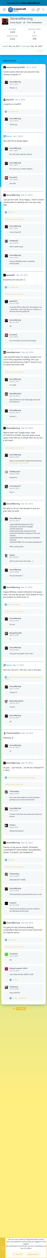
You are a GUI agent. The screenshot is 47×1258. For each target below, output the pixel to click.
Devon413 (13, 177)
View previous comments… (14, 219)
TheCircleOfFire (13, 733)
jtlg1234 (10, 99)
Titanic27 (13, 903)
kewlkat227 (14, 241)
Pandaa (12, 825)
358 (34, 39)
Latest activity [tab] (27, 61)
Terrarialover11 (15, 486)
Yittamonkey (14, 791)
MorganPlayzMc (16, 633)
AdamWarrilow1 (13, 352)
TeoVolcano (14, 987)
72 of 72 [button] (30, 1009)
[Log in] (38, 10)
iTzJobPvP (14, 954)
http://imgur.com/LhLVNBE (19, 463)
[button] (4, 9)
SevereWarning (15, 82)
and (13, 604)
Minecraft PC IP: (23, 3)
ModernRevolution (16, 701)
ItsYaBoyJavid (15, 472)
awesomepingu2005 (15, 67)
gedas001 (10, 275)
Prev (22, 1009)
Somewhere (37, 22)
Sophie (12, 555)
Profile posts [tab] (9, 61)
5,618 (12, 32)
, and (21, 777)
